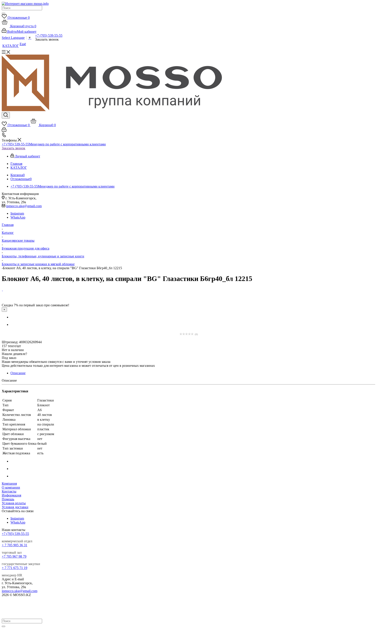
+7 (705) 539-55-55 (48, 35)
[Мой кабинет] (4, 130)
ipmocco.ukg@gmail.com (24, 206)
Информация (11, 495)
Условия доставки (15, 507)
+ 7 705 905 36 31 (14, 545)
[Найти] (3, 13)
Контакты (9, 491)
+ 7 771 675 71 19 (14, 568)
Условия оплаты (14, 503)
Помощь (8, 499)
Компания (9, 483)
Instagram (17, 213)
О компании (11, 487)
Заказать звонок (13, 148)
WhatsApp (17, 217)
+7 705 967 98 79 (14, 556)
